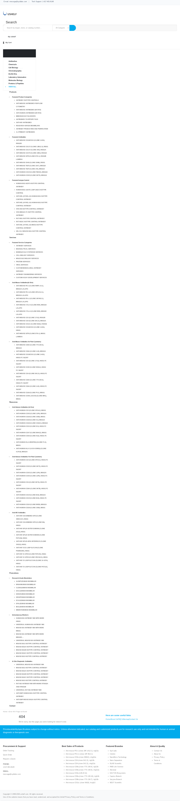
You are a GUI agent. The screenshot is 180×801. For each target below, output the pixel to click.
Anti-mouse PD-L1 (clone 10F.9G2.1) (79, 754)
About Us (114, 719)
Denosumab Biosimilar (25, 594)
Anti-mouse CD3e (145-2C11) (76, 773)
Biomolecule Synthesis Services (29, 252)
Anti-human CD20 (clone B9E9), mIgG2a (31, 504)
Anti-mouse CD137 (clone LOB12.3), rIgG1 (32, 146)
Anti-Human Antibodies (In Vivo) (28, 113)
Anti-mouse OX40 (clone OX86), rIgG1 (30, 162)
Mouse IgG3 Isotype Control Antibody (31, 656)
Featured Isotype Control (20, 180)
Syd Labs (113, 751)
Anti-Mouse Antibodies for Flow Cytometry (26, 342)
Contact (12, 706)
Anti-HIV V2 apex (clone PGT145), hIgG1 (31, 554)
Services (12, 237)
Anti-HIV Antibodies (24, 122)
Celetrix (112, 754)
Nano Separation (116, 760)
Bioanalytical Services (26, 249)
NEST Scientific (116, 782)
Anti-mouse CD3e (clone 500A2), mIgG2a (81, 757)
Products (12, 92)
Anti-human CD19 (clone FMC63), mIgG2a (32, 172)
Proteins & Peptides (16, 83)
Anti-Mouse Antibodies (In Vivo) (28, 110)
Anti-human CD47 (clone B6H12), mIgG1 (31, 432)
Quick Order (7, 755)
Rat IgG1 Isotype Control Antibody (30, 218)
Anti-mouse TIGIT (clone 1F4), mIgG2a (30, 169)
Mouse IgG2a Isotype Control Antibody (32, 647)
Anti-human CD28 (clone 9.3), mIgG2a (30, 420)
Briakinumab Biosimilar (26, 584)
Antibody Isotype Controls (27, 100)
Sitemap (126, 719)
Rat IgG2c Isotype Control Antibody (31, 221)
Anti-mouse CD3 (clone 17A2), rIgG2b (30, 317)
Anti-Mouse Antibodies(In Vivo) (22, 282)
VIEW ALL (12, 87)
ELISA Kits (13, 74)
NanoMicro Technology (118, 757)
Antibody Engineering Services (29, 274)
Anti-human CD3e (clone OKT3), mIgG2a (31, 175)
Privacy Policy (159, 757)
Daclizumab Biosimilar (25, 591)
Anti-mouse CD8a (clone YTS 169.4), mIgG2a (82, 770)
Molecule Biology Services (27, 258)
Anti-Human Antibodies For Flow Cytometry (27, 457)
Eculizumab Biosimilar (25, 600)
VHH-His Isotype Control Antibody (30, 209)
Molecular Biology (16, 80)
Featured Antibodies (19, 137)
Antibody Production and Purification (32, 129)
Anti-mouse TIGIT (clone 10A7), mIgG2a (31, 166)
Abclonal (113, 770)
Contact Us (133, 719)
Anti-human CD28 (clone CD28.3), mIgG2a (32, 423)
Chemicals (13, 64)
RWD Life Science (116, 767)
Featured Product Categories (22, 97)
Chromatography (15, 71)
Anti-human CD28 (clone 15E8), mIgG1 (30, 417)
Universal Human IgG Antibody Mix (30, 624)
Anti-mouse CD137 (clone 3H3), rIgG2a (31, 150)
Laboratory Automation (17, 77)
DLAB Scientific (115, 763)
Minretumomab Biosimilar (26, 610)
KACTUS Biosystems (118, 773)
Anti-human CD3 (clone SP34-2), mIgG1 (31, 410)
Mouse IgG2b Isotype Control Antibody (32, 650)
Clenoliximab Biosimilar (26, 588)
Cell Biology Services (25, 255)
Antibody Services (23, 246)
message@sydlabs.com (12, 774)
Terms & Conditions (86, 797)
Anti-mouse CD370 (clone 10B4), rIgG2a (31, 153)
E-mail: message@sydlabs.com (15, 1)
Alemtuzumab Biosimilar (26, 581)
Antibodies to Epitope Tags (27, 119)
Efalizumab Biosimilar (25, 603)
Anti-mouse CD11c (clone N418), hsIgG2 (31, 324)
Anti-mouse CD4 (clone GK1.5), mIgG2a (31, 321)
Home (5, 712)
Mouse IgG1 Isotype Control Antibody (31, 643)
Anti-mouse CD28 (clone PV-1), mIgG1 (30, 392)
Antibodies (13, 61)
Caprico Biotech (115, 776)
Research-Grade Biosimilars (22, 578)
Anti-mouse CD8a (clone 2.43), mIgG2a (31, 351)
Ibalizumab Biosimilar (25, 607)
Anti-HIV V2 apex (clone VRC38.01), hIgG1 (32, 557)
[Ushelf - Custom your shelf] (10, 13)
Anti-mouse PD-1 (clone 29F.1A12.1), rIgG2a (82, 751)
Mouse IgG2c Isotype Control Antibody (32, 653)
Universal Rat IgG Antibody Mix (29, 690)
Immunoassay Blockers (26, 116)
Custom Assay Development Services (31, 277)
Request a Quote (9, 759)
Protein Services (23, 262)
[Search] (72, 28)
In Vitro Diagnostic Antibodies (22, 661)
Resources (13, 402)
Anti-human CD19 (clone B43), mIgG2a (31, 495)
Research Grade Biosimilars (28, 126)
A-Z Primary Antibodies (25, 132)
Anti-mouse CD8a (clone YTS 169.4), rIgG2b (82, 767)
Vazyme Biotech (116, 779)
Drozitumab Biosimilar (25, 597)
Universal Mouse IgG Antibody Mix (30, 640)
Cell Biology (13, 68)
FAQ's (120, 719)
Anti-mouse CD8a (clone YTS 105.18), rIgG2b (82, 776)
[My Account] (11, 37)
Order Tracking (8, 751)
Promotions (13, 573)
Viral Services (22, 265)
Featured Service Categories (22, 242)
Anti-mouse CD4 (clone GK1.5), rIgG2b (80, 760)
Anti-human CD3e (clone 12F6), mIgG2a (31, 413)
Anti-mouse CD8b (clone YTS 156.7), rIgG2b (82, 779)
